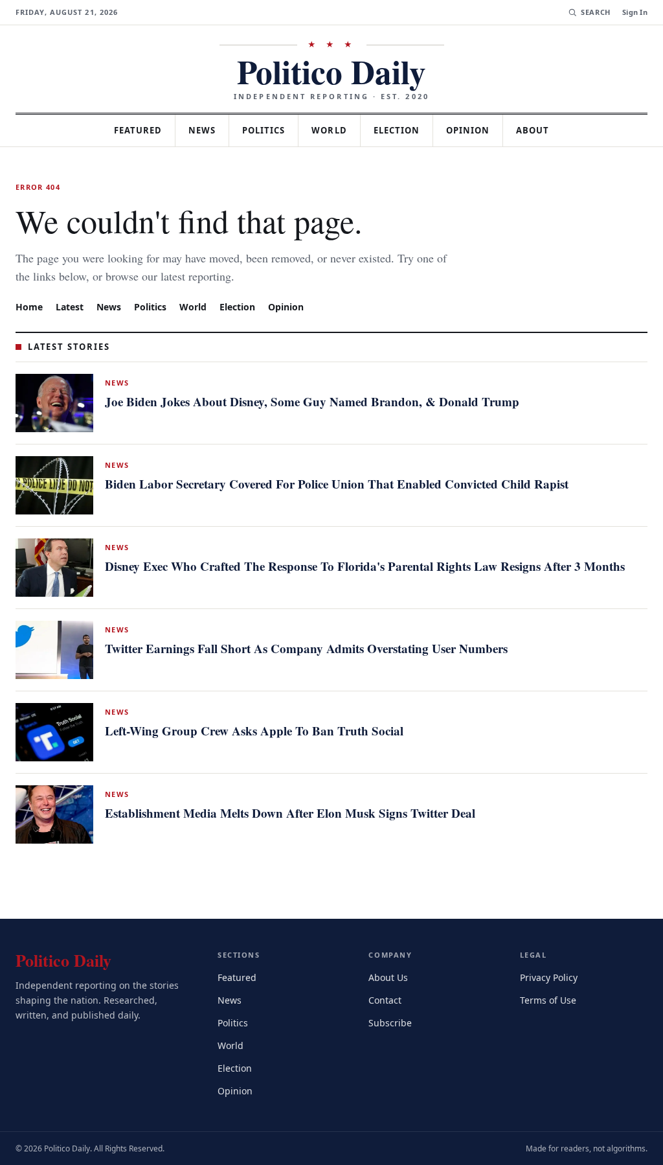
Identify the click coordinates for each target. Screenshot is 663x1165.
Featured (129, 130)
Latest (71, 306)
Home (29, 306)
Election (403, 130)
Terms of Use (549, 998)
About (543, 130)
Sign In (634, 12)
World (331, 130)
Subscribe (391, 1021)
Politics (263, 130)
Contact (386, 998)
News (197, 130)
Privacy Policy (550, 976)
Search (594, 12)
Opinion (477, 130)
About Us (389, 976)
